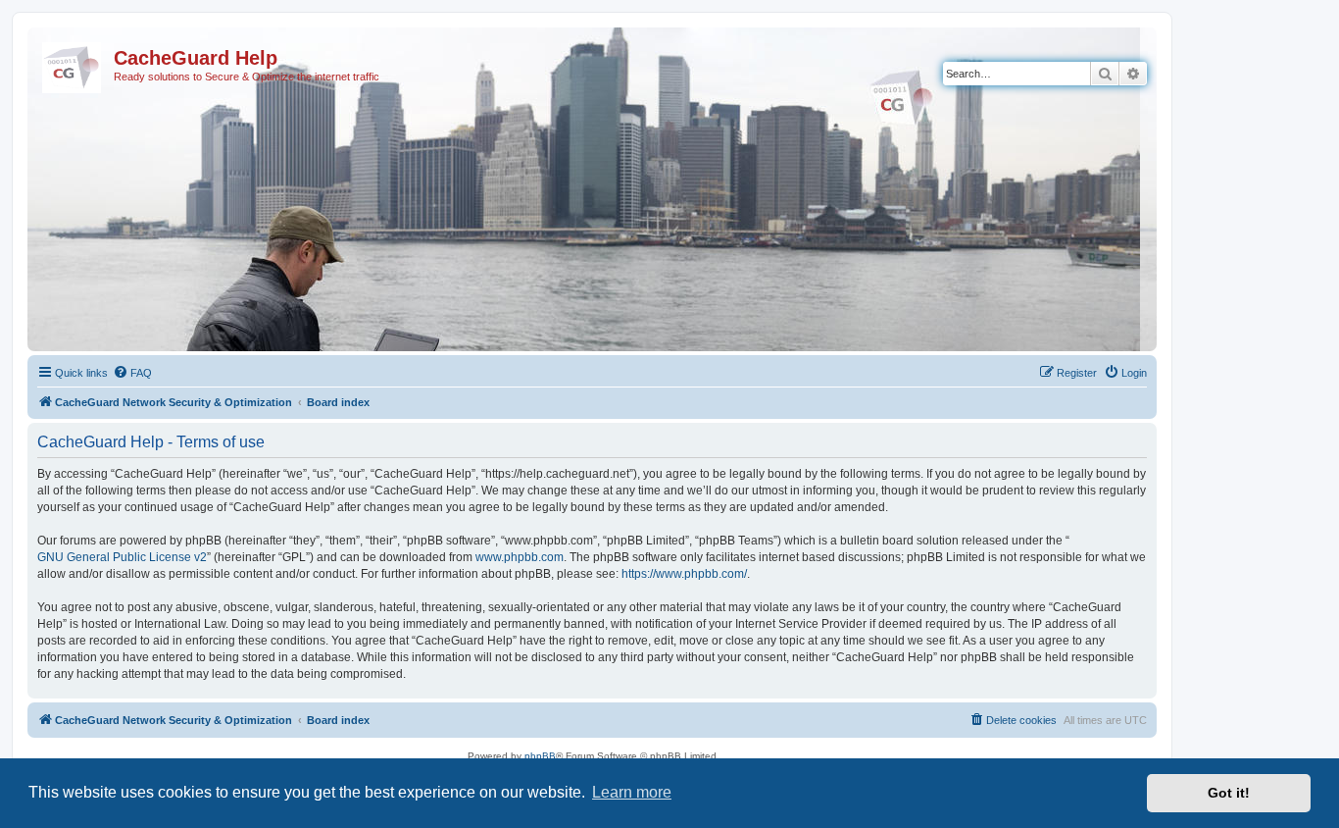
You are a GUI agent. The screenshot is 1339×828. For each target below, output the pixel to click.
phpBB (540, 755)
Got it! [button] (1229, 793)
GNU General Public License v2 (122, 557)
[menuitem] (132, 373)
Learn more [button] (631, 792)
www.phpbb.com (519, 557)
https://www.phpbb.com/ (684, 574)
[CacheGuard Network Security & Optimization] (73, 63)
